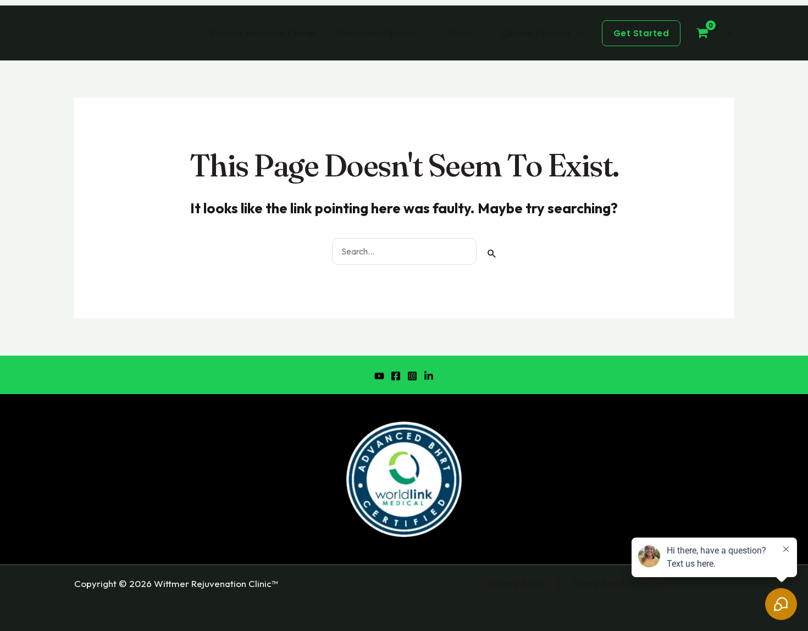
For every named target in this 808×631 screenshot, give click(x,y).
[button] (641, 33)
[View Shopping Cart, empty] (702, 33)
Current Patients (536, 32)
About (459, 32)
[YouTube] (379, 376)
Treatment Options (376, 32)
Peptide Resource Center (264, 32)
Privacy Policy (516, 583)
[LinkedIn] (429, 376)
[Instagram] (412, 376)
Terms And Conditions (618, 583)
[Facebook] (396, 376)
